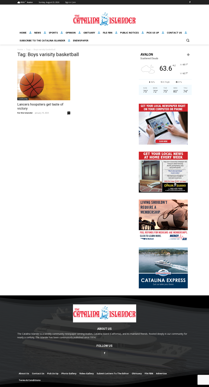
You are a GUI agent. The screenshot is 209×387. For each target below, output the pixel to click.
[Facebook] (190, 2)
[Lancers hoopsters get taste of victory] (43, 80)
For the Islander (25, 113)
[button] (188, 40)
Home (20, 49)
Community (23, 99)
